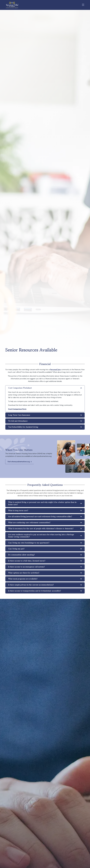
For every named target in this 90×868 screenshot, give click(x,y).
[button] (83, 5)
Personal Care (55, 370)
